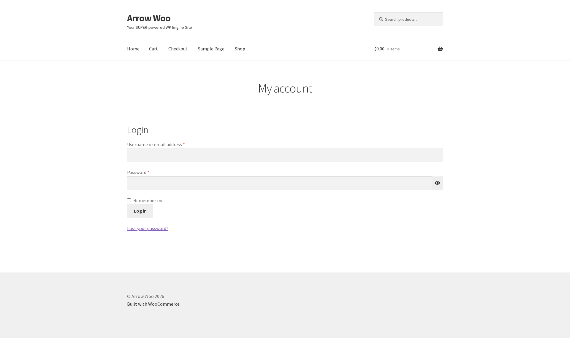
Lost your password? (147, 228)
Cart (153, 49)
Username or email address (164, 144)
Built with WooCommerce (153, 304)
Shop (240, 49)
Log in (140, 211)
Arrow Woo (148, 18)
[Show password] (437, 183)
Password (147, 172)
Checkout (178, 49)
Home (133, 49)
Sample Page (211, 49)
